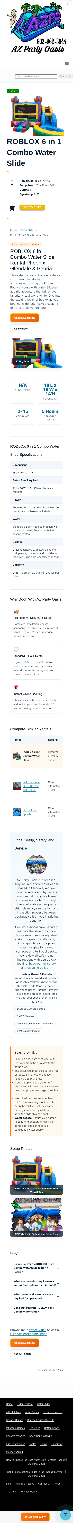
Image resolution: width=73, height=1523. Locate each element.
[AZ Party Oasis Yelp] (55, 1503)
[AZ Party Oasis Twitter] (36, 1503)
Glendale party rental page (28, 1334)
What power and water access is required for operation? (34, 1296)
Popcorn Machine (15, 1435)
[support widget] (65, 1514)
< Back (12, 91)
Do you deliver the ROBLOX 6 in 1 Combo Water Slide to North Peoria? (34, 1268)
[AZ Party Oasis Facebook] (27, 1503)
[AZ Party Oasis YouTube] (45, 1503)
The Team (11, 1491)
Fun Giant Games (15, 1443)
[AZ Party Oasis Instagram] (64, 1503)
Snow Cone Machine (40, 1435)
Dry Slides (34, 1427)
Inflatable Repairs (24, 1483)
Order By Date (25, 1403)
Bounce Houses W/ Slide (40, 1420)
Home (13, 230)
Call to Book (21, 328)
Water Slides (27, 230)
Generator (56, 1443)
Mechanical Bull (14, 1451)
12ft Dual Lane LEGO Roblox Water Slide (31, 786)
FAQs (57, 1483)
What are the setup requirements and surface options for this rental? (35, 1283)
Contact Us (44, 1483)
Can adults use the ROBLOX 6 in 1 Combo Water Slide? (34, 1309)
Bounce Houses (14, 1420)
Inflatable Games (15, 1427)
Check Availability (24, 317)
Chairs (43, 1443)
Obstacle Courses (52, 1412)
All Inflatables (13, 1412)
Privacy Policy (29, 1491)
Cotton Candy (52, 1427)
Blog (8, 1483)
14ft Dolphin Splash (30, 812)
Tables (32, 1443)
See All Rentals (22, 1353)
